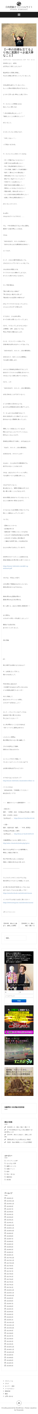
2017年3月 (10, 1282)
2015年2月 (10, 1344)
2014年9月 (10, 1355)
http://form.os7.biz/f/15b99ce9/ (24, 834)
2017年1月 (10, 1287)
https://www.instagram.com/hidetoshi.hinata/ (18, 903)
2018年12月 (10, 1225)
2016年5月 (10, 1309)
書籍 (6, 1394)
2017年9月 (10, 1266)
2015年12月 (10, 1322)
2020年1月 (10, 1198)
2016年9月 (10, 1298)
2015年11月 (10, 1325)
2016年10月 (10, 1295)
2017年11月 (10, 1260)
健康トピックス (11, 1166)
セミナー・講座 (9, 1386)
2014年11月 (10, 1349)
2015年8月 (10, 1333)
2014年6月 (10, 1360)
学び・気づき (31, 60)
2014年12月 (10, 1347)
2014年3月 (10, 1366)
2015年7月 (10, 1336)
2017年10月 (10, 1263)
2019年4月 (10, 1217)
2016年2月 (10, 1317)
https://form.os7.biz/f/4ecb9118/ (24, 818)
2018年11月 (10, 1228)
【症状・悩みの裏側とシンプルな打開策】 (20, 1142)
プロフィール (9, 1381)
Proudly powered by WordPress (12, 1408)
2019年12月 (10, 1201)
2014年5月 (10, 1363)
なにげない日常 (11, 1163)
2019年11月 (10, 1204)
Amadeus (33, 1408)
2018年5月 (10, 1244)
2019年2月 (10, 1220)
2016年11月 (10, 1293)
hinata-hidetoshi (17, 60)
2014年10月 (10, 1352)
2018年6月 (10, 1241)
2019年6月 (10, 1212)
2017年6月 (10, 1274)
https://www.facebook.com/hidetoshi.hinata (17, 893)
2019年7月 (10, 1209)
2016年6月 (10, 1306)
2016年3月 (10, 1314)
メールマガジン (9, 1389)
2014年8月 (10, 1357)
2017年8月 (10, 1268)
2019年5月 (10, 1214)
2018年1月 (10, 1255)
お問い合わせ (9, 1396)
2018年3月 (10, 1249)
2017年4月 (10, 1279)
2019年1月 (10, 1222)
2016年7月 (10, 1303)
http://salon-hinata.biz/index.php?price (16, 843)
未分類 (9, 1180)
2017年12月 (10, 1258)
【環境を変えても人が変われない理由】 (19, 1139)
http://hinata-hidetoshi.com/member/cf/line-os (18, 781)
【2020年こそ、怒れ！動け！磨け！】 (18, 1127)
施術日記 (9, 1177)
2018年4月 (10, 1247)
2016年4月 (10, 1312)
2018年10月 (10, 1231)
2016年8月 (10, 1301)
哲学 (24, 60)
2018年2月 (10, 1252)
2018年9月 (10, 1233)
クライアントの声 (12, 1161)
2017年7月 (10, 1271)
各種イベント (11, 1169)
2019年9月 (10, 1206)
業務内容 (7, 1391)
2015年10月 (10, 1328)
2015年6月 (10, 1339)
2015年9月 (10, 1330)
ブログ (7, 1383)
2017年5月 (10, 1276)
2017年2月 (10, 1285)
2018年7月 (10, 1239)
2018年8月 (10, 1236)
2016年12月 (10, 1290)
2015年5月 (10, 1341)
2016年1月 (10, 1320)
